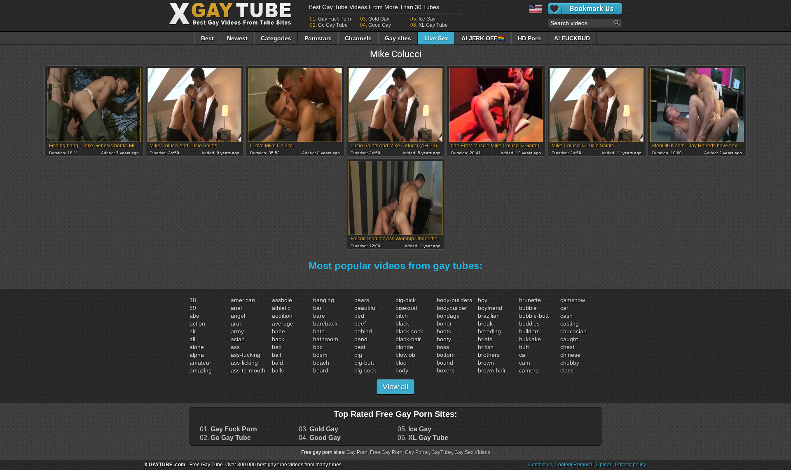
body (402, 370)
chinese (570, 355)
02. (225, 438)
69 (193, 308)
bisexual (406, 308)
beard (320, 370)
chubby (569, 362)
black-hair (408, 339)
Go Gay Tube (333, 25)
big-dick (406, 300)
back (278, 339)
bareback (325, 323)
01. (228, 429)
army (237, 331)
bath (319, 331)
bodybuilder (452, 308)
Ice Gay (427, 19)
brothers (489, 355)
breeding (489, 331)
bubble (528, 308)
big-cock (365, 370)
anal (236, 308)
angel (238, 316)
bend (360, 339)
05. (414, 429)
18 (193, 300)
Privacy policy (630, 465)
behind (363, 331)
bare (319, 316)
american (243, 300)
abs (194, 316)
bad (277, 347)
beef (360, 323)
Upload (604, 465)
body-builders (454, 300)
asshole (282, 300)
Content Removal (574, 465)
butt (524, 347)
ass (235, 347)
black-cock (409, 331)
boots (444, 331)
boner (444, 323)
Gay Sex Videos (472, 452)
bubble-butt (534, 316)
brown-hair (492, 370)
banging (323, 300)
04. (320, 438)
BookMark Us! (585, 8)
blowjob (405, 355)
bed (359, 316)
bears (361, 300)
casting (569, 323)
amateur (200, 362)
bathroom (325, 339)
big (358, 355)
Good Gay (379, 25)
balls (278, 370)
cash (566, 316)
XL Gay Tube (433, 25)
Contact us (540, 465)
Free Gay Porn (386, 452)
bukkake (530, 339)
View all (395, 387)
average (282, 323)
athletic (281, 308)
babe (278, 331)
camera (529, 370)
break (485, 323)
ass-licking (244, 362)
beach (321, 362)
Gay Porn (356, 452)
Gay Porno (417, 452)
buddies (529, 323)
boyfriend (490, 308)
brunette (530, 300)
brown (486, 362)
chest (567, 347)
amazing (201, 370)
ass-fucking (245, 355)
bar (317, 308)
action (197, 323)
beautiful (365, 308)
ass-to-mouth (248, 370)
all (192, 339)
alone (197, 347)
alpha (197, 355)
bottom (446, 355)
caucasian (573, 331)
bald (277, 362)
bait (276, 355)
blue (401, 362)
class (566, 370)
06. (423, 438)
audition (282, 316)
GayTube (441, 452)
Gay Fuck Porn (334, 19)
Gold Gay (378, 19)
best (359, 347)
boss (443, 347)
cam (524, 362)
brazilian (489, 316)
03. (318, 429)
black (402, 323)
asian (238, 339)
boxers (445, 370)
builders (529, 331)
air (193, 331)
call (523, 355)
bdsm (320, 355)
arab (237, 323)
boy (482, 300)
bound (445, 362)
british (486, 347)
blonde (404, 347)
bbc (318, 347)
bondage (448, 316)
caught (569, 339)
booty (444, 339)
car (564, 308)
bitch (402, 316)
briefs (485, 339)
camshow (572, 300)
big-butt (364, 362)
